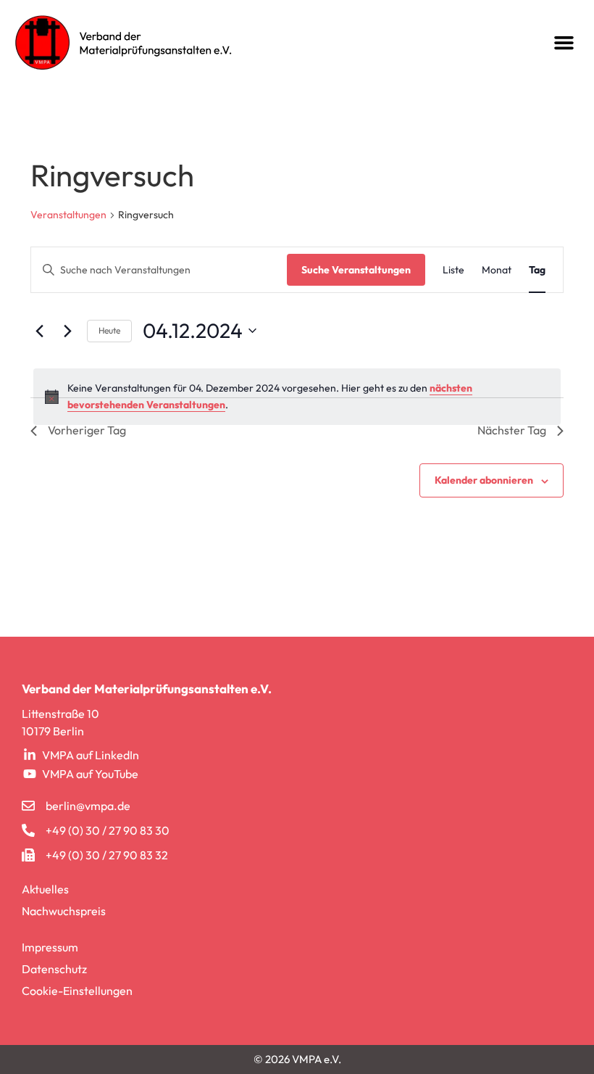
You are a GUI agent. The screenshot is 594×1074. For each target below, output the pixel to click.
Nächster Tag (511, 430)
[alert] (297, 396)
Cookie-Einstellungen (77, 990)
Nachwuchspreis (64, 911)
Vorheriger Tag (87, 430)
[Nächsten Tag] (67, 330)
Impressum (50, 947)
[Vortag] (39, 330)
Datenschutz (54, 969)
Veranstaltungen (68, 214)
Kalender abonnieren (484, 480)
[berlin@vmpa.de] (28, 805)
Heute (109, 330)
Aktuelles (45, 889)
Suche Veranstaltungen (356, 269)
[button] (564, 43)
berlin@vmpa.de (88, 805)
